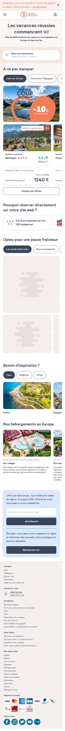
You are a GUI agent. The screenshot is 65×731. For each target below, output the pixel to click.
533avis (42, 161)
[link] (31, 5)
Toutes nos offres (31, 191)
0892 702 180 (16, 592)
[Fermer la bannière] (58, 5)
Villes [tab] (40, 375)
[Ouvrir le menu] (5, 14)
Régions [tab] (24, 375)
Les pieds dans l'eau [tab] (17, 249)
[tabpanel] (31, 136)
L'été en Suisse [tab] (14, 78)
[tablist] (31, 78)
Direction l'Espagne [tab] (42, 78)
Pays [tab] (9, 375)
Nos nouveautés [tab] (45, 249)
